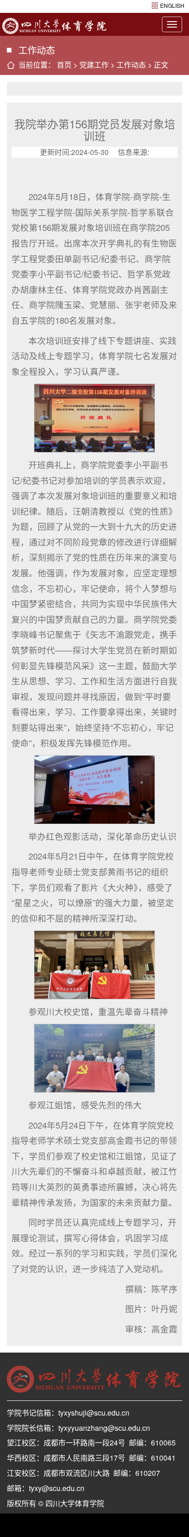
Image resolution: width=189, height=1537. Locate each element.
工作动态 (131, 64)
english (172, 5)
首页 (64, 64)
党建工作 (94, 64)
